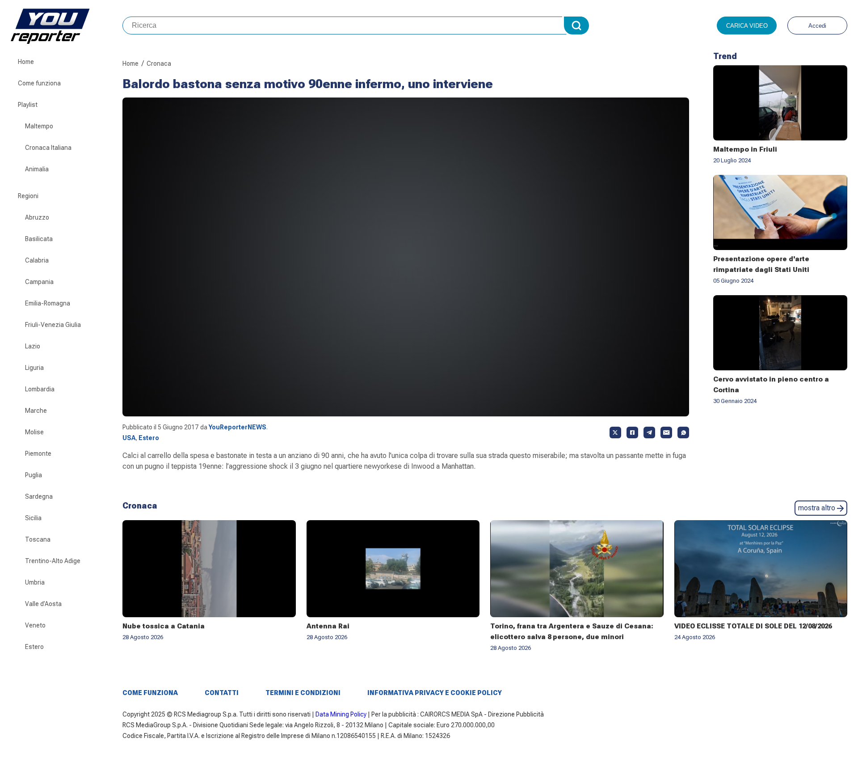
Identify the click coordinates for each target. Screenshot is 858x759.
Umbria (35, 582)
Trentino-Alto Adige (52, 560)
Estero (34, 646)
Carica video (747, 25)
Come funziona (39, 83)
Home (26, 61)
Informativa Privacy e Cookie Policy (434, 692)
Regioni (28, 195)
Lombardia (40, 389)
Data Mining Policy (340, 714)
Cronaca (159, 63)
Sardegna (39, 496)
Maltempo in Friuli (745, 149)
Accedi (817, 25)
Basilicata (39, 238)
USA (128, 437)
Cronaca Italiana (48, 147)
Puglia (33, 475)
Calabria (37, 260)
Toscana (37, 539)
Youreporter (66, 25)
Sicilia (33, 518)
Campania (39, 281)
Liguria (34, 367)
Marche (36, 410)
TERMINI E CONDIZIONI (303, 692)
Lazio (32, 346)
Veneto (35, 625)
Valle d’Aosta (43, 603)
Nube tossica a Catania (163, 626)
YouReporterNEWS (237, 427)
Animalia (37, 169)
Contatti (222, 692)
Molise (34, 432)
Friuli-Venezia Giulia (53, 324)
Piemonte (38, 453)
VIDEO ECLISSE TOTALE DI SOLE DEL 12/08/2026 (753, 626)
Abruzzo (37, 217)
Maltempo (39, 126)
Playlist (28, 104)
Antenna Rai (328, 626)
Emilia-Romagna (47, 303)
